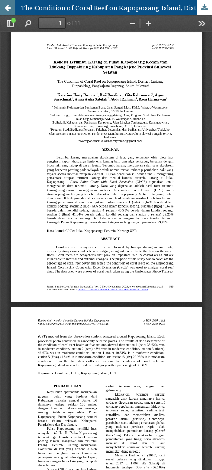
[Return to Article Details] (7, 7)
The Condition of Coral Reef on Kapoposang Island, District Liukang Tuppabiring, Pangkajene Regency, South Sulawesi (116, 7)
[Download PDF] (204, 7)
